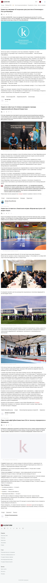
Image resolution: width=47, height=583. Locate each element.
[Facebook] (9, 14)
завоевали (29, 504)
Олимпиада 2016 (10, 96)
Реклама (3, 573)
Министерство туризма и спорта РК (29, 410)
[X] (11, 14)
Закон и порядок (41, 5)
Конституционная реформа (21, 5)
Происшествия (4, 535)
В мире (2, 545)
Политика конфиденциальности (8, 554)
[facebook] (10, 528)
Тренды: (2, 5)
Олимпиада (31, 96)
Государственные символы (7, 557)
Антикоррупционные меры (7, 559)
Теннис (15, 512)
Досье (35, 5)
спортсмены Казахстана (12, 198)
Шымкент (8, 512)
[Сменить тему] (41, 2)
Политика (3, 537)
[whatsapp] (4, 14)
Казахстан (42, 410)
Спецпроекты (31, 5)
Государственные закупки (6, 561)
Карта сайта (3, 569)
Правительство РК (21, 96)
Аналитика (3, 540)
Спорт (2, 96)
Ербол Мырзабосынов (7, 410)
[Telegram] (6, 14)
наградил (20, 193)
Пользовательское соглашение (8, 552)
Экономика (3, 542)
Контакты (3, 571)
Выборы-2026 (8, 5)
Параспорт (29, 198)
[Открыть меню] (45, 2)
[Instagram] (1, 14)
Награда (22, 198)
